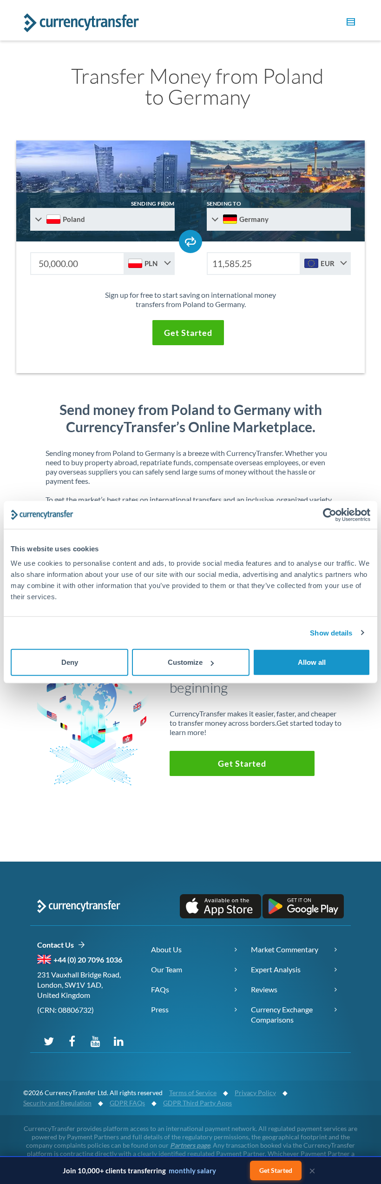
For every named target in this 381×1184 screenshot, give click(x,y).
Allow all (312, 662)
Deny (69, 662)
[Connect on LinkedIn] (118, 1040)
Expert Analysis (276, 969)
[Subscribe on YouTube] (95, 1040)
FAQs (160, 989)
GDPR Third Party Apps (197, 1103)
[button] (349, 23)
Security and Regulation (57, 1103)
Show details (331, 632)
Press (160, 1009)
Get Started (275, 1170)
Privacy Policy (255, 1093)
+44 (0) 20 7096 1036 (87, 959)
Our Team (166, 969)
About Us (166, 949)
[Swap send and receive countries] (190, 241)
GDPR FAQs (127, 1103)
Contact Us (57, 944)
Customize (185, 662)
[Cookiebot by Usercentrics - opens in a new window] (329, 515)
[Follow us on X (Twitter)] (48, 1040)
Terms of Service (193, 1093)
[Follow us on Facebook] (72, 1040)
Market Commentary (284, 949)
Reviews (264, 989)
